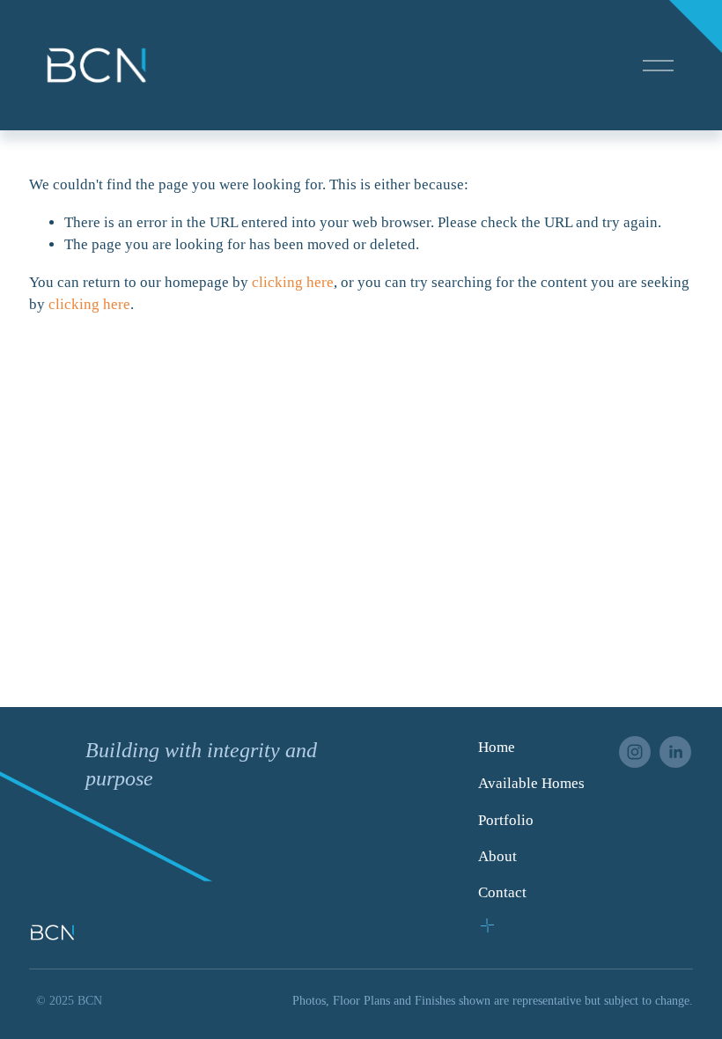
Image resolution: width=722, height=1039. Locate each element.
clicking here (293, 282)
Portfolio (506, 820)
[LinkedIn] (675, 752)
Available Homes (531, 783)
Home (496, 747)
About (497, 856)
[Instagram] (635, 752)
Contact (502, 892)
